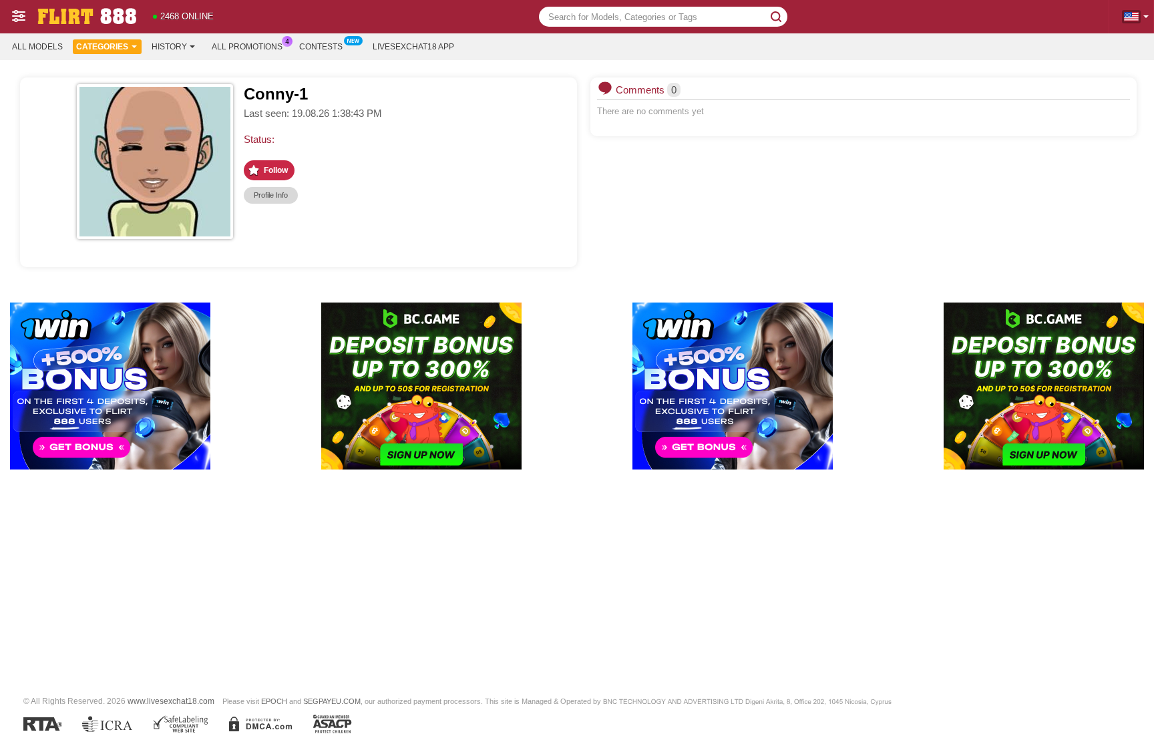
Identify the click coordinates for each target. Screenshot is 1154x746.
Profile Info (271, 195)
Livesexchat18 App (413, 46)
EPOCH (274, 701)
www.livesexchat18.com (171, 701)
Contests (321, 46)
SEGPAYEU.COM (332, 701)
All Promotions (247, 46)
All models (37, 46)
